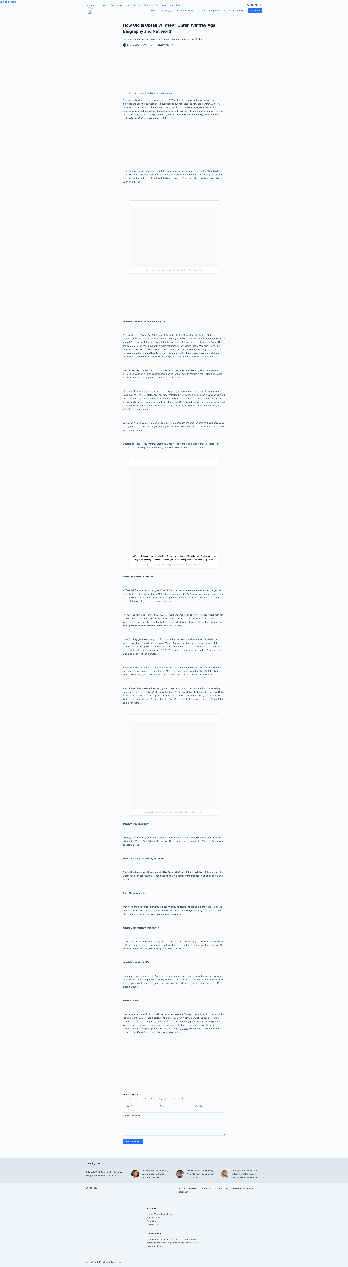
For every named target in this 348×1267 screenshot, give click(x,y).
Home (154, 10)
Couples (201, 10)
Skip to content (8, 1)
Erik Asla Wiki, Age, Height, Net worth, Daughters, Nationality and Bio (105, 1174)
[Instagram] (256, 5)
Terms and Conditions (154, 5)
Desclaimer (116, 5)
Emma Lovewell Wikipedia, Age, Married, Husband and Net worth (200, 1174)
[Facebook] (248, 5)
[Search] (261, 5)
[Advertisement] (174, 71)
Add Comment (132, 1115)
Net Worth (228, 10)
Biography (214, 10)
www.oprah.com (167, 1025)
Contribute (255, 10)
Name (128, 1106)
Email (163, 1106)
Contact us (152, 1224)
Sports (240, 10)
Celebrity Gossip (169, 10)
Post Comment (133, 1141)
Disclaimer (152, 1221)
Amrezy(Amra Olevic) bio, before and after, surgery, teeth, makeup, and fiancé (244, 1174)
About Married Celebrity (159, 1214)
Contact (103, 5)
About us (91, 5)
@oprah (184, 1028)
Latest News (187, 10)
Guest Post (175, 5)
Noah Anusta (165, 93)
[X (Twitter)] (252, 5)
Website (199, 1106)
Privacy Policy (132, 5)
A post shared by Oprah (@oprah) (160, 270)
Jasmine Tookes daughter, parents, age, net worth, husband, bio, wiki (155, 1174)
